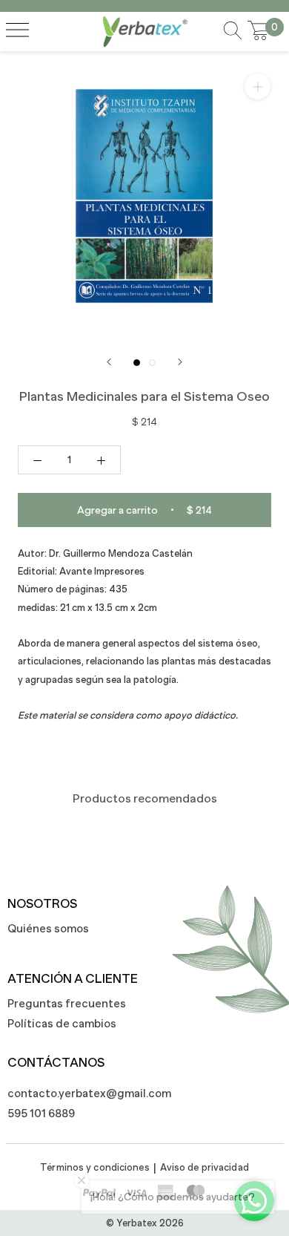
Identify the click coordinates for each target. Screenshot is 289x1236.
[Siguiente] (180, 362)
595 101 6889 (41, 1113)
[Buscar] (233, 32)
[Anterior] (109, 362)
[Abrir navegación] (17, 31)
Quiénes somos (48, 928)
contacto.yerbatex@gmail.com (81, 1093)
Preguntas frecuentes (66, 1003)
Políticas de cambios (61, 1023)
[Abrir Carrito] (259, 31)
